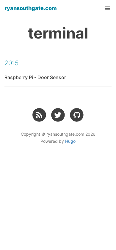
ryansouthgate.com (30, 8)
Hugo (70, 141)
